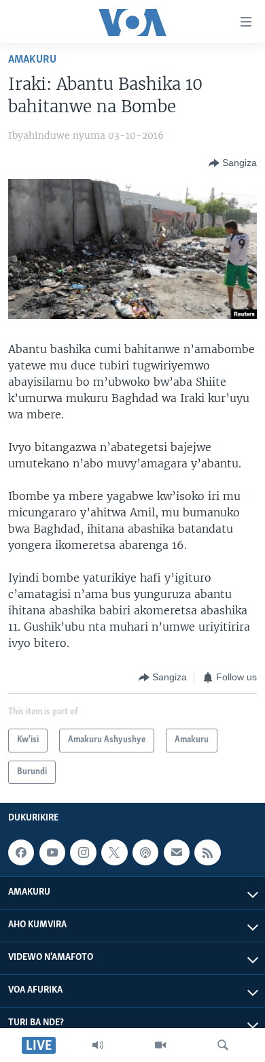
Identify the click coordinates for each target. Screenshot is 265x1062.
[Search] (222, 1045)
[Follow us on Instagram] (83, 852)
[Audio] (97, 1045)
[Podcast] (145, 852)
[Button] (233, 163)
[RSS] (207, 852)
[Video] (160, 1045)
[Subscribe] (177, 852)
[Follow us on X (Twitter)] (114, 852)
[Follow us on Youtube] (52, 852)
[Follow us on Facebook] (21, 852)
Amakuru (32, 59)
